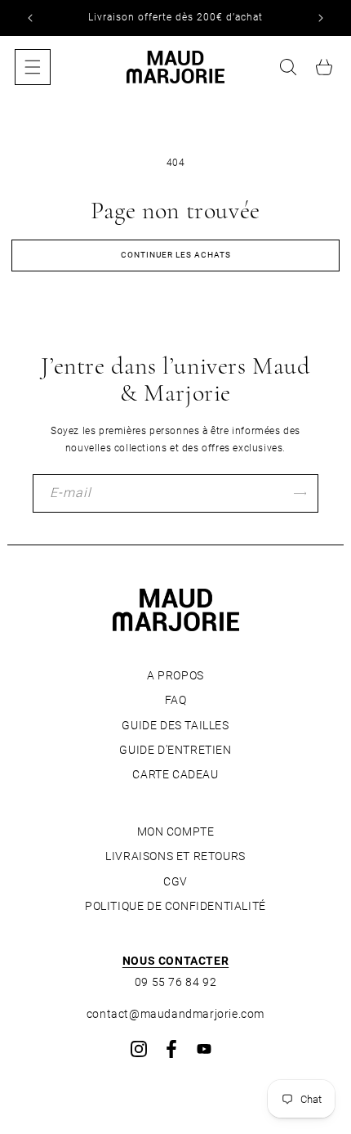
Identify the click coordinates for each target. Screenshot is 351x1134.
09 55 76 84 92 (175, 981)
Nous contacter (175, 960)
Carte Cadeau (175, 774)
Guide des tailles (175, 725)
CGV (175, 881)
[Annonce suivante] (321, 18)
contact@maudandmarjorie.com (175, 1013)
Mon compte (176, 831)
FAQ (176, 699)
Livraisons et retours (175, 856)
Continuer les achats (176, 254)
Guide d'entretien (175, 749)
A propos (175, 675)
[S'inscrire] (300, 493)
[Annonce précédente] (30, 18)
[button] (33, 67)
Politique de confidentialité (175, 905)
